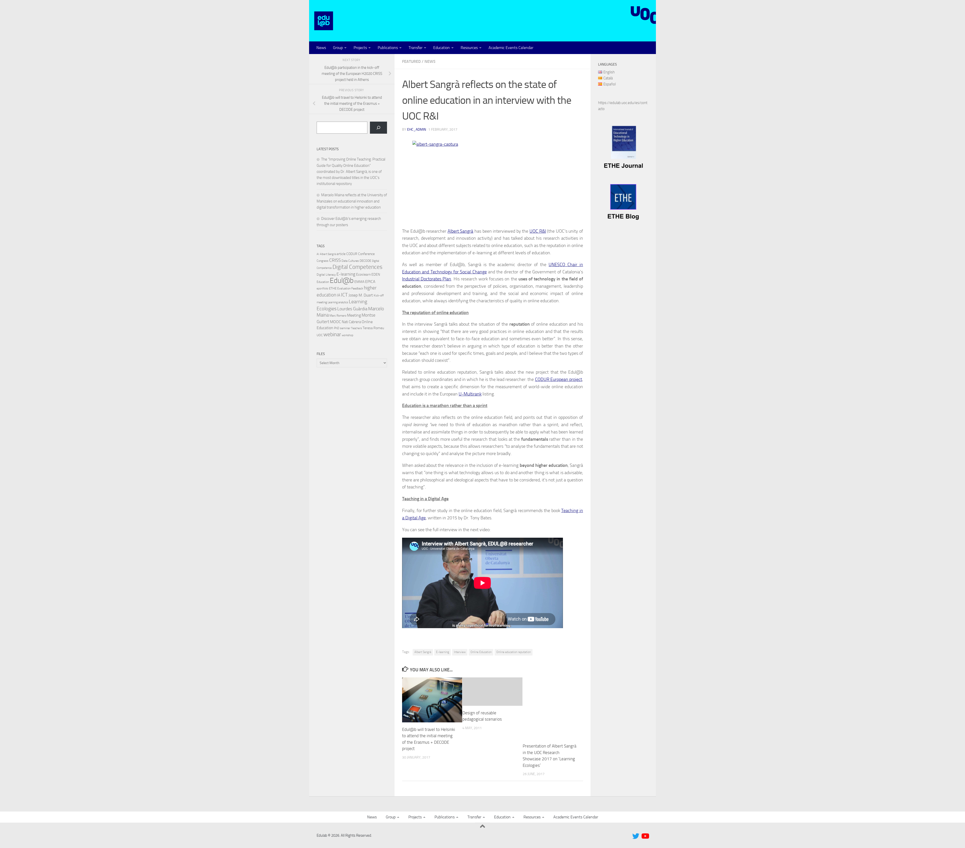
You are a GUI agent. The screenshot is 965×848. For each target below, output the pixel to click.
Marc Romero (337, 315)
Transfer (415, 47)
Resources (469, 47)
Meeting (354, 315)
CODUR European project (558, 379)
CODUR (351, 254)
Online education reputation (513, 652)
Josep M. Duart (361, 295)
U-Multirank (470, 394)
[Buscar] (378, 128)
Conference (366, 254)
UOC (320, 335)
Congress (322, 261)
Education (441, 47)
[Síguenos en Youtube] (644, 836)
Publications (388, 47)
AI (318, 254)
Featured (411, 61)
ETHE (332, 288)
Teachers (356, 328)
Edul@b (342, 280)
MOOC (335, 321)
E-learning (442, 652)
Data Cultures (350, 261)
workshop (347, 335)
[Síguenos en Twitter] (635, 836)
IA (338, 295)
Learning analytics (338, 302)
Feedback (357, 288)
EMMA (359, 282)
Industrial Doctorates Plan (426, 279)
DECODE (365, 261)
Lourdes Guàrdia (352, 309)
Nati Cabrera (351, 322)
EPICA (370, 281)
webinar (332, 334)
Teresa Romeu (373, 328)
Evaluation (344, 288)
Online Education (481, 652)
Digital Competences (357, 267)
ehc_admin (416, 129)
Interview (460, 652)
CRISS (335, 260)
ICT (344, 295)
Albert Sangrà (460, 231)
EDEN (375, 274)
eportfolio (322, 288)
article (341, 254)
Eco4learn (363, 274)
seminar (345, 328)
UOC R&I (537, 231)
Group (338, 47)
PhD (336, 328)
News (321, 47)
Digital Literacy (326, 274)
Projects (360, 47)
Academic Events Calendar (511, 47)
